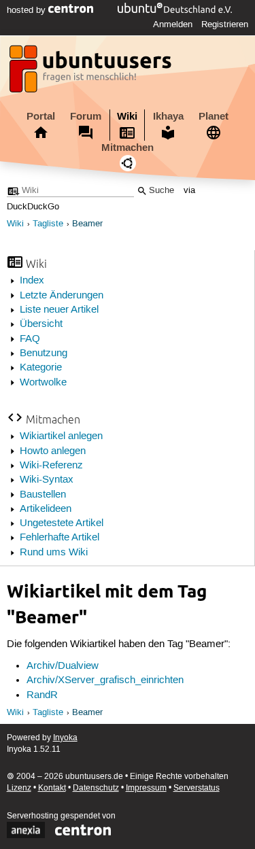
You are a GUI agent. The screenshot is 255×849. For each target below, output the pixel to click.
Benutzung (43, 353)
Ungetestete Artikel (61, 523)
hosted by (27, 10)
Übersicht (41, 324)
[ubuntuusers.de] (92, 72)
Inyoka (65, 738)
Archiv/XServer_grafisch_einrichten (105, 680)
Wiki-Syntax (46, 480)
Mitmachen (127, 147)
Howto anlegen (53, 451)
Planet (213, 116)
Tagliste (48, 224)
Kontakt (52, 788)
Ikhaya (168, 116)
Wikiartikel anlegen (61, 436)
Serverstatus (196, 788)
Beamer (87, 224)
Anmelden (172, 24)
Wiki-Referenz (51, 466)
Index (32, 281)
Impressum (146, 788)
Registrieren (224, 24)
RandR (42, 695)
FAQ (30, 339)
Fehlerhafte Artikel (59, 538)
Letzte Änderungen (61, 296)
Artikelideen (45, 509)
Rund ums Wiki (54, 553)
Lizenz (19, 788)
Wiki (127, 116)
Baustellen (43, 495)
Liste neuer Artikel (59, 310)
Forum (85, 116)
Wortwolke (43, 383)
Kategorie (41, 368)
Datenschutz (96, 788)
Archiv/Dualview (63, 666)
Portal (41, 116)
